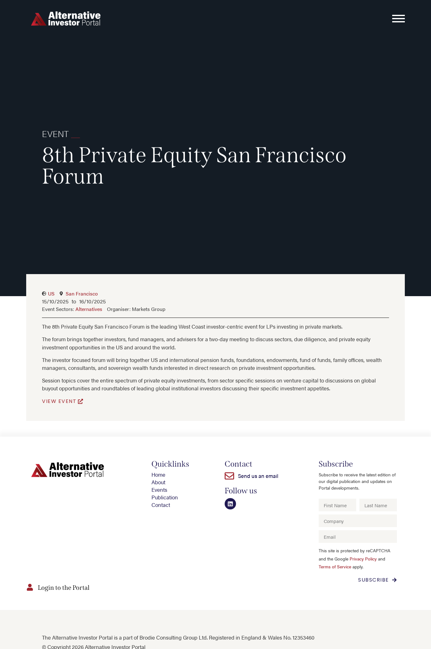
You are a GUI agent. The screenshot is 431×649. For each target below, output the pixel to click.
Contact (160, 505)
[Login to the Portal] (29, 587)
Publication (164, 497)
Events (159, 489)
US (51, 293)
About (158, 482)
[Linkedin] (230, 503)
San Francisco (82, 293)
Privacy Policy (363, 559)
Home (158, 474)
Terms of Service (335, 567)
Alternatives (88, 309)
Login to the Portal (64, 587)
